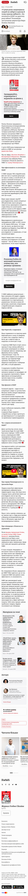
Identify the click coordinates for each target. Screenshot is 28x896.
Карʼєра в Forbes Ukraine (8, 827)
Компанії (5, 669)
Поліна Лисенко (6, 726)
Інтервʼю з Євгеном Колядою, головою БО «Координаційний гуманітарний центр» (10, 760)
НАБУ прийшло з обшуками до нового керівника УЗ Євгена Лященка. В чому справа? (9, 662)
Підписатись (9, 286)
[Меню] (25, 2)
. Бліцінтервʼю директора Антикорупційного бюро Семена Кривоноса (9, 644)
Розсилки (4, 838)
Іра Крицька (13, 689)
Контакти (4, 821)
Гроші (3, 6)
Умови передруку (7, 835)
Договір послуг (6, 829)
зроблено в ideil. (21, 892)
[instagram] (9, 784)
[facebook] (5, 784)
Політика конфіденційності (10, 841)
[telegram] (12, 784)
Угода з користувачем (8, 824)
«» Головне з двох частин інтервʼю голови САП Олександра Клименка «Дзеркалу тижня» (9, 623)
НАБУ (3, 719)
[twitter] (2, 784)
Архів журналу (6, 856)
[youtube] (16, 784)
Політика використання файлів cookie (13, 843)
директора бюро (7, 151)
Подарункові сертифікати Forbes (11, 865)
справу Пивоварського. (15, 162)
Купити (11, 116)
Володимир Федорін (15, 26)
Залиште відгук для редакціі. (10, 713)
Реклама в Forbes (6, 859)
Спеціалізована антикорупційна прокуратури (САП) (10, 723)
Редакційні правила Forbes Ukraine (12, 846)
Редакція (4, 849)
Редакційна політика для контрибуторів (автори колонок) (13, 853)
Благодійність (6, 862)
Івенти (4, 832)
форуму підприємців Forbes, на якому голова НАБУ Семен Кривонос (13, 534)
